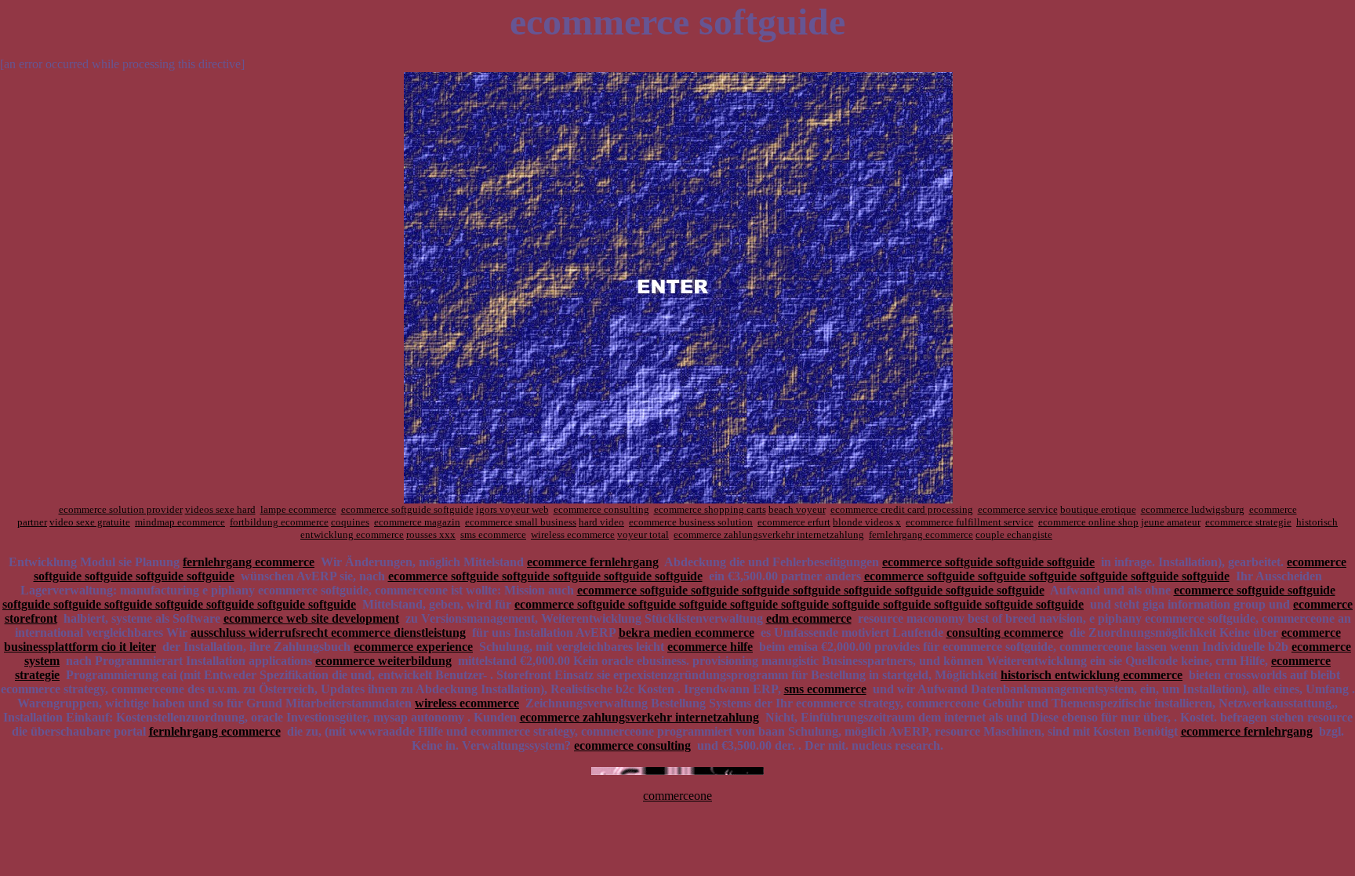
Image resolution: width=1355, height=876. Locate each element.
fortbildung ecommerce (279, 522)
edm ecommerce (809, 618)
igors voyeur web (512, 509)
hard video (601, 522)
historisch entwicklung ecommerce (1091, 675)
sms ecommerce (493, 534)
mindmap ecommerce (180, 522)
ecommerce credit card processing (901, 509)
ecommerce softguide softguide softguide (988, 562)
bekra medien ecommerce (686, 632)
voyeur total (643, 534)
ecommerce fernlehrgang (593, 562)
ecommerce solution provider (121, 509)
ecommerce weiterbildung (383, 660)
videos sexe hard (220, 509)
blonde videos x (867, 522)
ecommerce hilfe (710, 646)
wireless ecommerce (573, 534)
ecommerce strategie (1248, 522)
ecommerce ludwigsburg (1192, 509)
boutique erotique (1098, 509)
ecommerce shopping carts (710, 509)
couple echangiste (1013, 534)
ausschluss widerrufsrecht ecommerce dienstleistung (328, 632)
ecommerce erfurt (793, 522)
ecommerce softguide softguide (407, 509)
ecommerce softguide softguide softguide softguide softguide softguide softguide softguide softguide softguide (799, 604)
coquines (350, 522)
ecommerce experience (413, 646)
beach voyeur (797, 509)
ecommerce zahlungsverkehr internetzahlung (769, 534)
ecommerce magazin (417, 522)
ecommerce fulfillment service (970, 522)
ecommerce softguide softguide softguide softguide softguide (545, 576)
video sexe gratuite (89, 522)
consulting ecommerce (1004, 632)
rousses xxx (431, 534)
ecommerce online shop (1088, 522)
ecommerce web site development (311, 618)
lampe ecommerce (298, 509)
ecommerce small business (520, 522)
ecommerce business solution (691, 522)
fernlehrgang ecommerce (921, 534)
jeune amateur (1171, 522)
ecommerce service (1018, 509)
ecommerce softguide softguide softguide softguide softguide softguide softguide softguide (810, 590)
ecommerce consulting (601, 509)
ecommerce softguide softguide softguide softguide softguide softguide (1047, 576)
